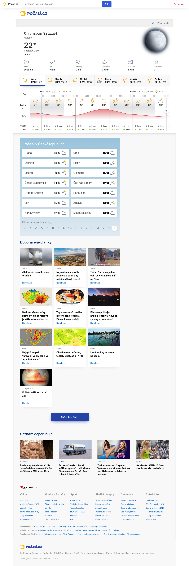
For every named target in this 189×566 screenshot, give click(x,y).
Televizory (108, 534)
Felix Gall (49, 516)
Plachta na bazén (45, 530)
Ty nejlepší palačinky (103, 500)
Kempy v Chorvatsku (129, 500)
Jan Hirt (48, 508)
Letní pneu (87, 534)
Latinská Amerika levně (130, 516)
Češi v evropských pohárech (95, 527)
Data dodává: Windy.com (92, 553)
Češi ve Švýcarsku (128, 512)
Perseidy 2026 (65, 527)
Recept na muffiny (102, 504)
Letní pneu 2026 (152, 500)
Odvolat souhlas (121, 553)
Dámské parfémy (75, 534)
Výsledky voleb (26, 508)
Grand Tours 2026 (52, 519)
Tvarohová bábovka (103, 512)
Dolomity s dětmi (127, 519)
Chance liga (75, 500)
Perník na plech (101, 519)
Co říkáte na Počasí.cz (30, 553)
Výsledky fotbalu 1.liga (79, 504)
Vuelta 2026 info (51, 500)
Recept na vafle (101, 516)
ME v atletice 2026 (77, 512)
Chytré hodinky (119, 534)
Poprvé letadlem (127, 504)
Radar (109, 553)
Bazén (34, 530)
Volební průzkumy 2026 (29, 504)
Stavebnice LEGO (59, 534)
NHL (72, 519)
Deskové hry (97, 534)
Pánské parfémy (133, 534)
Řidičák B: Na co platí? (155, 512)
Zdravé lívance (101, 508)
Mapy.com (38, 527)
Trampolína (57, 530)
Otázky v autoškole (153, 516)
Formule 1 (74, 516)
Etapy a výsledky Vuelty (54, 504)
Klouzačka (76, 530)
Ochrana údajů (72, 553)
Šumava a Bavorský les (130, 508)
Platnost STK (151, 519)
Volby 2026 (24, 500)
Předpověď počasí (50, 527)
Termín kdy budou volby (29, 512)
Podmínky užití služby (53, 553)
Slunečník (67, 530)
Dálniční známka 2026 (155, 504)
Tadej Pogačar (51, 512)
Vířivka (116, 530)
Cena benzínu (77, 527)
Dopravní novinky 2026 (155, 508)
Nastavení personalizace (142, 553)
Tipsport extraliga (77, 508)
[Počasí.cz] (33, 13)
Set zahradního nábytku (91, 530)
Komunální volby (26, 519)
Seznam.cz (179, 4)
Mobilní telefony (45, 534)
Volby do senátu (26, 516)
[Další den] (166, 111)
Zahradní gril (107, 530)
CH (70, 228)
